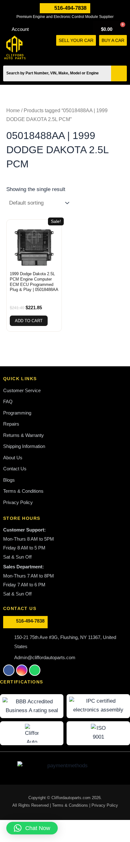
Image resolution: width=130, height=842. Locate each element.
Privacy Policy (105, 805)
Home (13, 110)
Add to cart (29, 320)
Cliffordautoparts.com (71, 797)
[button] (124, 53)
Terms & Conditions (70, 805)
